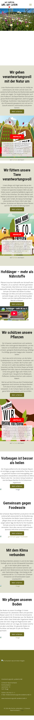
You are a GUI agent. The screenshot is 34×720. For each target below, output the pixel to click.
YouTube (14, 160)
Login (22, 710)
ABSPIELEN (17, 137)
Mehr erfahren (17, 111)
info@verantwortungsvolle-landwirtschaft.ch (18, 695)
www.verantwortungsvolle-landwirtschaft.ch (14, 698)
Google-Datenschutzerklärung (20, 153)
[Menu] (30, 4)
